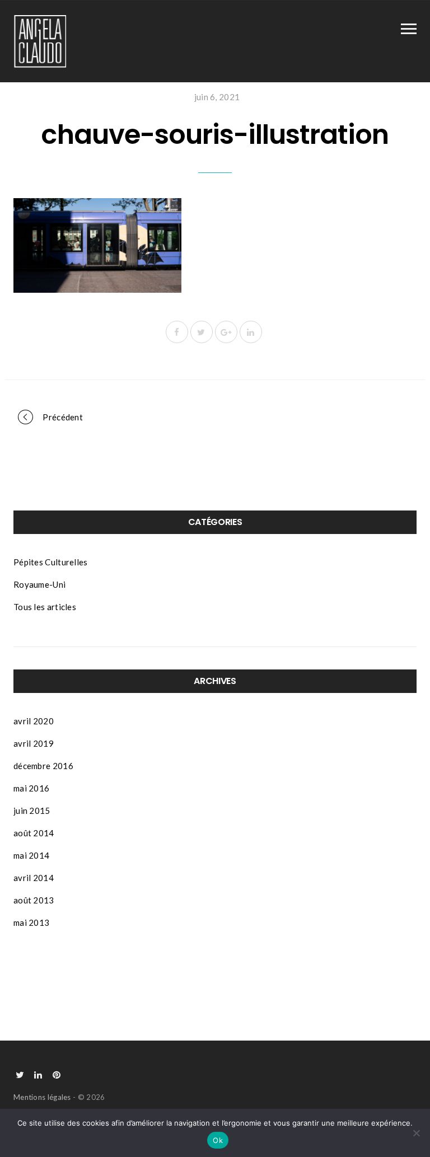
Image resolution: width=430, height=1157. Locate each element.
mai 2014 (31, 855)
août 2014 (33, 833)
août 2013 (33, 900)
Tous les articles (44, 607)
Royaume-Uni (39, 584)
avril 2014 (33, 878)
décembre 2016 (43, 766)
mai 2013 (31, 922)
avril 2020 (33, 721)
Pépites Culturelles (50, 562)
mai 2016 (31, 788)
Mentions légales (42, 1097)
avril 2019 (33, 743)
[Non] (416, 1133)
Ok (218, 1140)
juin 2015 (31, 810)
